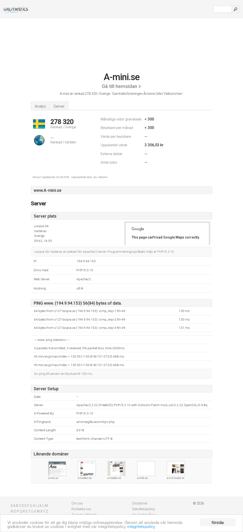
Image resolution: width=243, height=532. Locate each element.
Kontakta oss (81, 509)
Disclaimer (140, 503)
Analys (40, 106)
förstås (218, 522)
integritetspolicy (141, 526)
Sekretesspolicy (143, 509)
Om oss (77, 503)
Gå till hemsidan (119, 86)
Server (59, 106)
